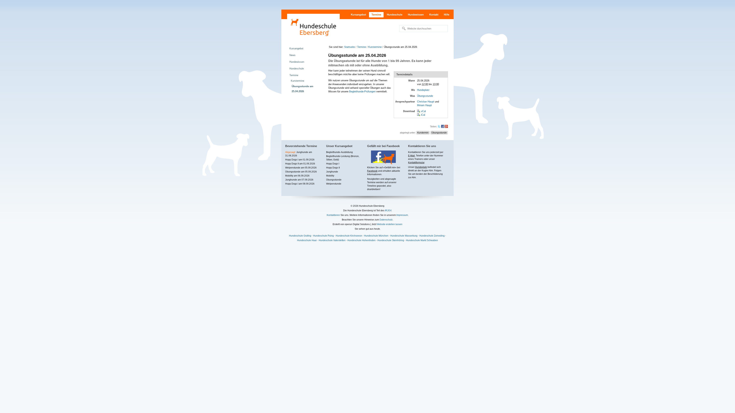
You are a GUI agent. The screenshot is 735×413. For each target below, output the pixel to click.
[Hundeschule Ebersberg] (313, 27)
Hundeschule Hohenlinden (361, 240)
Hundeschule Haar (307, 240)
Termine (376, 14)
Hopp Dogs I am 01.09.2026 (299, 159)
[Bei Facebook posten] (442, 126)
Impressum (402, 215)
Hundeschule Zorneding (432, 235)
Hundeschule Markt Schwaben (422, 240)
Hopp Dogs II (333, 167)
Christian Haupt (425, 101)
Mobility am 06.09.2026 (297, 175)
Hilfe (446, 14)
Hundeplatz (423, 90)
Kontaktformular (416, 162)
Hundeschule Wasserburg (403, 235)
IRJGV (388, 210)
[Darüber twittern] (439, 126)
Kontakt (433, 14)
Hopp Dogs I (332, 163)
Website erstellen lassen (389, 224)
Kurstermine (375, 47)
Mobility (330, 175)
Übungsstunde (425, 95)
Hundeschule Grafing (300, 235)
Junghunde (332, 171)
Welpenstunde (333, 183)
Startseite (349, 47)
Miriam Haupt (424, 105)
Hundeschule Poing (323, 235)
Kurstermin (423, 132)
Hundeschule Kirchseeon (349, 235)
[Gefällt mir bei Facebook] (381, 163)
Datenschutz (386, 219)
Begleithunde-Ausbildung (339, 152)
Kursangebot (358, 14)
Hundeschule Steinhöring (390, 240)
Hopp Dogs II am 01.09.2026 (300, 163)
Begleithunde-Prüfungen (362, 91)
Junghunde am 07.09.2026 (299, 179)
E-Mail (411, 155)
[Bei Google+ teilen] (446, 126)
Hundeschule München (376, 235)
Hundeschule (394, 14)
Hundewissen (416, 14)
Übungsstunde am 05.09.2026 (301, 171)
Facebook (372, 171)
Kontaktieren (333, 215)
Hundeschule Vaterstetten (332, 240)
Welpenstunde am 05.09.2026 (301, 167)
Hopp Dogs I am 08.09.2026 (299, 183)
